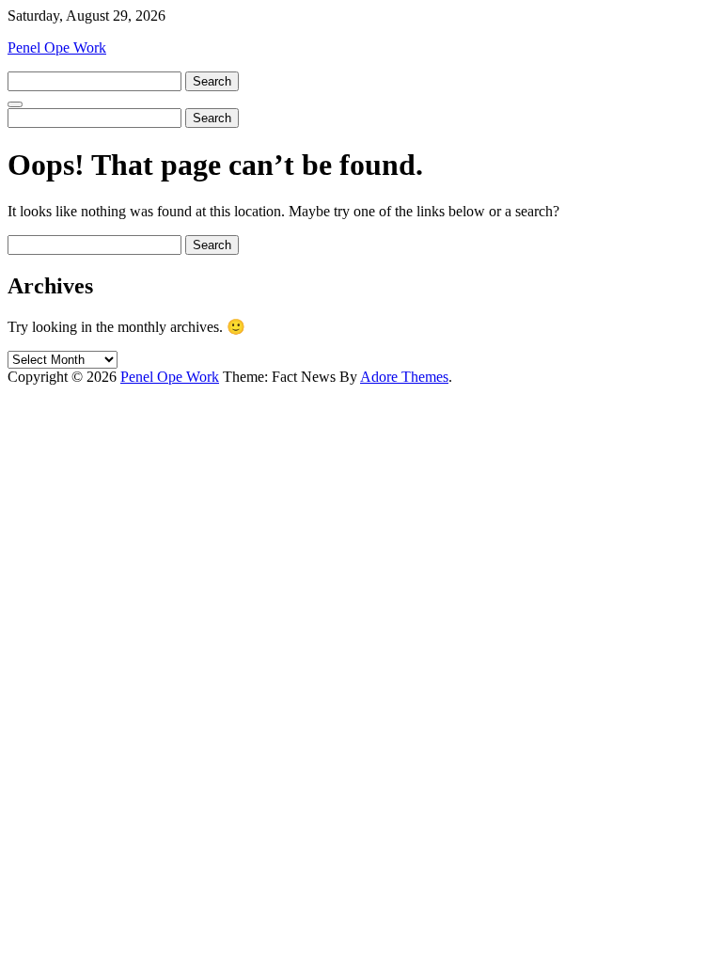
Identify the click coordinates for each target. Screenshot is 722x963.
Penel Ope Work (57, 47)
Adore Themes (404, 377)
